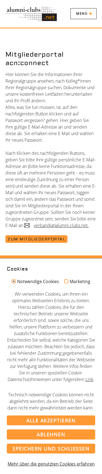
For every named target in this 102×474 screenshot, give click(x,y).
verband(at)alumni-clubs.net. (61, 225)
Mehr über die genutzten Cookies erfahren (51, 464)
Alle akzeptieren (51, 420)
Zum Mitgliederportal (36, 239)
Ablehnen (51, 434)
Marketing (80, 281)
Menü (82, 13)
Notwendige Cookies (38, 281)
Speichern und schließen (51, 448)
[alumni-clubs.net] (31, 13)
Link (89, 379)
